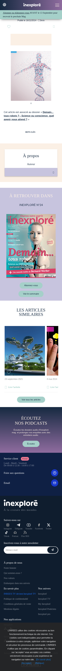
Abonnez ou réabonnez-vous (16, 13)
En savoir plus (34, 186)
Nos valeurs (9, 578)
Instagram (8, 529)
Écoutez (31, 443)
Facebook (39, 529)
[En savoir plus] (43, 659)
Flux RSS (25, 536)
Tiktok (6, 536)
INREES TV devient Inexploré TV (20, 594)
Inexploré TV (44, 599)
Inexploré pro (44, 614)
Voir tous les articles (31, 399)
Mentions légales (11, 609)
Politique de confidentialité (16, 599)
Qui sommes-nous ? (13, 573)
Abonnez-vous (31, 285)
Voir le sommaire (31, 294)
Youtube (28, 529)
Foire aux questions (14, 472)
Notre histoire (10, 568)
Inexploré (42, 594)
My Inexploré (44, 604)
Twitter (49, 529)
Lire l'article (14, 387)
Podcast (15, 536)
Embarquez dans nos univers (17, 583)
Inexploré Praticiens (47, 609)
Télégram (18, 529)
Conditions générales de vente (17, 604)
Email (7, 482)
